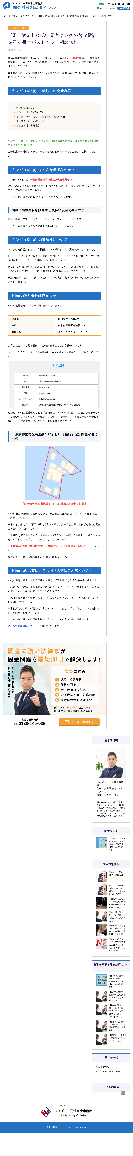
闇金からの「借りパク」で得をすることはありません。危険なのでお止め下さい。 (117, 945)
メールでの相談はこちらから (24, 626)
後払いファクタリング (18, 28)
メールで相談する (82, 721)
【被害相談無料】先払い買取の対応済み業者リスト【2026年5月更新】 (117, 981)
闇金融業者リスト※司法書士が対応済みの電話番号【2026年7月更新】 (117, 844)
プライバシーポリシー (109, 1071)
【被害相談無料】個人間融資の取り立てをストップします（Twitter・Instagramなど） (117, 1011)
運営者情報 (103, 1067)
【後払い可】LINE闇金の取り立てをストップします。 (117, 1038)
